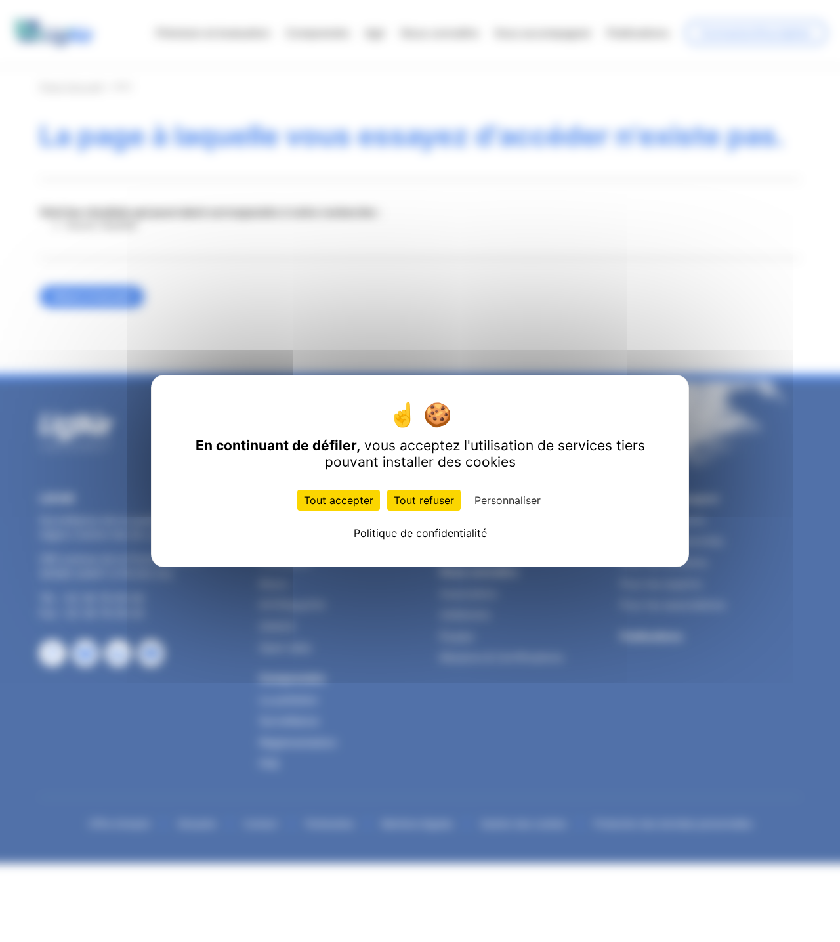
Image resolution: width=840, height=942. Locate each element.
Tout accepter (338, 500)
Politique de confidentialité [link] (420, 533)
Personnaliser (507, 500)
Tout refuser (424, 500)
